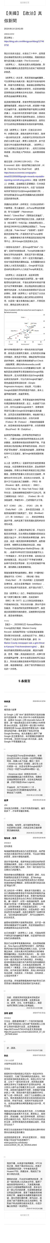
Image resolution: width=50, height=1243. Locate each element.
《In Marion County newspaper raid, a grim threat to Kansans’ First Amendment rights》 (24, 643)
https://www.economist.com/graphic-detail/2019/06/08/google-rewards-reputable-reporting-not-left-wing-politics (24, 176)
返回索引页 (24, 3)
